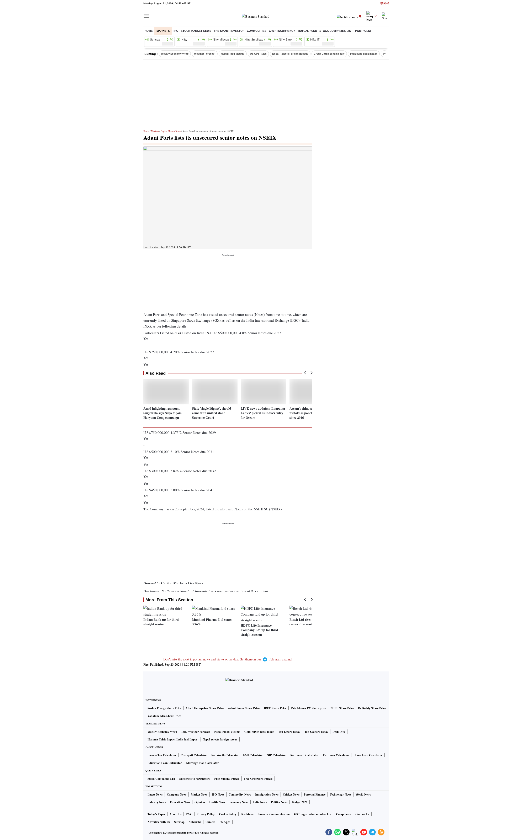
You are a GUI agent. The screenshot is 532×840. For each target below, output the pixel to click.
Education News (180, 802)
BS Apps (224, 822)
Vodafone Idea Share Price (164, 716)
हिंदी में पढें (384, 4)
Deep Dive (338, 731)
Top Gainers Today (316, 731)
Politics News (279, 802)
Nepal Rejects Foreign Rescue (290, 53)
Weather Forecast (204, 53)
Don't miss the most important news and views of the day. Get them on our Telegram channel (227, 659)
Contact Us (362, 814)
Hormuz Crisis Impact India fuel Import (173, 739)
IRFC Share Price (275, 708)
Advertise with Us (159, 822)
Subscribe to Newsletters (194, 778)
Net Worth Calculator (225, 755)
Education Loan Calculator (165, 763)
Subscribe (195, 822)
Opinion (200, 802)
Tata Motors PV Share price (308, 708)
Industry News (157, 802)
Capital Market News (171, 131)
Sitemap (179, 822)
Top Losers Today (289, 731)
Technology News (340, 794)
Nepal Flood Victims (232, 53)
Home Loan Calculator (367, 755)
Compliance (343, 814)
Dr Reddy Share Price (372, 708)
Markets (163, 30)
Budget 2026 (299, 802)
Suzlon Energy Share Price (164, 708)
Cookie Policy (227, 814)
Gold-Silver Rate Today (259, 731)
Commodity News (240, 794)
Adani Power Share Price (244, 708)
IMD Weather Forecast (195, 731)
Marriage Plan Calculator (202, 763)
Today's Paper (156, 814)
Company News (176, 794)
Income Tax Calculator (162, 755)
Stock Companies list (336, 30)
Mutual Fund (307, 30)
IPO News (218, 794)
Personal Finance (314, 794)
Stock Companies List (161, 778)
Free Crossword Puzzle (258, 778)
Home (149, 30)
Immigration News (266, 794)
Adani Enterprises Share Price (205, 708)
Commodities (256, 30)
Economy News (238, 802)
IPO (176, 30)
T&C (189, 814)
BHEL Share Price (342, 708)
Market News (199, 794)
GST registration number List (313, 814)
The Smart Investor (229, 30)
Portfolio (363, 30)
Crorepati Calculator (194, 755)
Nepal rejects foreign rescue (220, 739)
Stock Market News (196, 30)
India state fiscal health (363, 53)
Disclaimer (247, 814)
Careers (210, 822)
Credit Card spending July (329, 53)
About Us (175, 814)
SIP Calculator (276, 755)
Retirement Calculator (304, 755)
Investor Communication (274, 814)
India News (260, 802)
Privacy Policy (206, 814)
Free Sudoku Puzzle (226, 778)
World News (363, 794)
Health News (217, 802)
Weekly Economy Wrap (174, 53)
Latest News (155, 794)
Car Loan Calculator (336, 755)
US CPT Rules (258, 53)
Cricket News (291, 794)
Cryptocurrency (282, 30)
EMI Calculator (253, 755)
